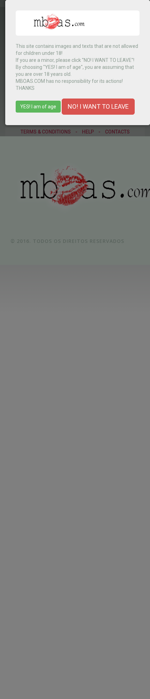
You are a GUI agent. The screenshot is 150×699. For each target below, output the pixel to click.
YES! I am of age (38, 106)
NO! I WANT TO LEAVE (98, 106)
